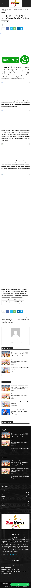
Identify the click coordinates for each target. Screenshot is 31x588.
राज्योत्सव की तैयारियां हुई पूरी (14, 301)
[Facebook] (7, 28)
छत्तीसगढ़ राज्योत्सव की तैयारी (6, 299)
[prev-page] (2, 375)
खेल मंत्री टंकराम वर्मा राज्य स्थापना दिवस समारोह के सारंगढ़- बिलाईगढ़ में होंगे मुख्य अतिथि (8, 321)
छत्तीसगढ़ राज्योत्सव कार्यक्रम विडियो (17, 297)
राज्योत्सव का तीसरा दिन (5, 301)
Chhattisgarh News (6, 291)
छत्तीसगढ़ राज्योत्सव (25, 295)
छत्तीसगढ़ (6, 9)
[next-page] (5, 375)
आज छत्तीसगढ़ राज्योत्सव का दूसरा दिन (7, 295)
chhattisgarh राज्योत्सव (16, 291)
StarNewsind (23, 293)
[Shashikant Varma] (2, 25)
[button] (19, 584)
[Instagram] (13, 565)
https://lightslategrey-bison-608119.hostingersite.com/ (15, 342)
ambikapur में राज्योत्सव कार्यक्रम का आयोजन (13, 289)
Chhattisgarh (24, 289)
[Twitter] (11, 28)
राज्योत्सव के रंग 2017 (23, 301)
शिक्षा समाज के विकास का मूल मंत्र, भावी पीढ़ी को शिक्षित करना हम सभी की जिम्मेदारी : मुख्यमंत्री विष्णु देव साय (19, 361)
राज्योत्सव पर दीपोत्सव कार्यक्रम (6, 304)
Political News (24, 291)
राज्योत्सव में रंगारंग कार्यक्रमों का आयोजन (19, 304)
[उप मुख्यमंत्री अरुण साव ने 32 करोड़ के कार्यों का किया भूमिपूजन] (6, 370)
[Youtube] (21, 565)
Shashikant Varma (9, 25)
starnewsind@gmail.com (13, 554)
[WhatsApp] (14, 28)
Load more (15, 417)
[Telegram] (21, 28)
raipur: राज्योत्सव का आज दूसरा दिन (7, 293)
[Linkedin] (18, 28)
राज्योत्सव (21, 299)
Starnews (17, 293)
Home (3, 9)
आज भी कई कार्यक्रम (18, 295)
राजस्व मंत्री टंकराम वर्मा (15, 299)
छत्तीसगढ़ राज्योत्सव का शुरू (6, 297)
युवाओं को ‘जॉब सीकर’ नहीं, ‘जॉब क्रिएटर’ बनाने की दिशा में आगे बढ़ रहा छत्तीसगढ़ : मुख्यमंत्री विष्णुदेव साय (20, 411)
